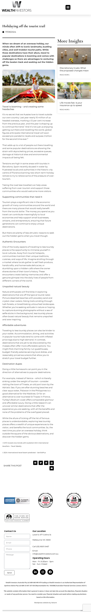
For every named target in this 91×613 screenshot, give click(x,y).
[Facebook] (50, 572)
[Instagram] (43, 572)
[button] (68, 7)
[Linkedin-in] (35, 572)
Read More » (65, 75)
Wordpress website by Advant (45, 603)
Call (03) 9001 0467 (40, 546)
